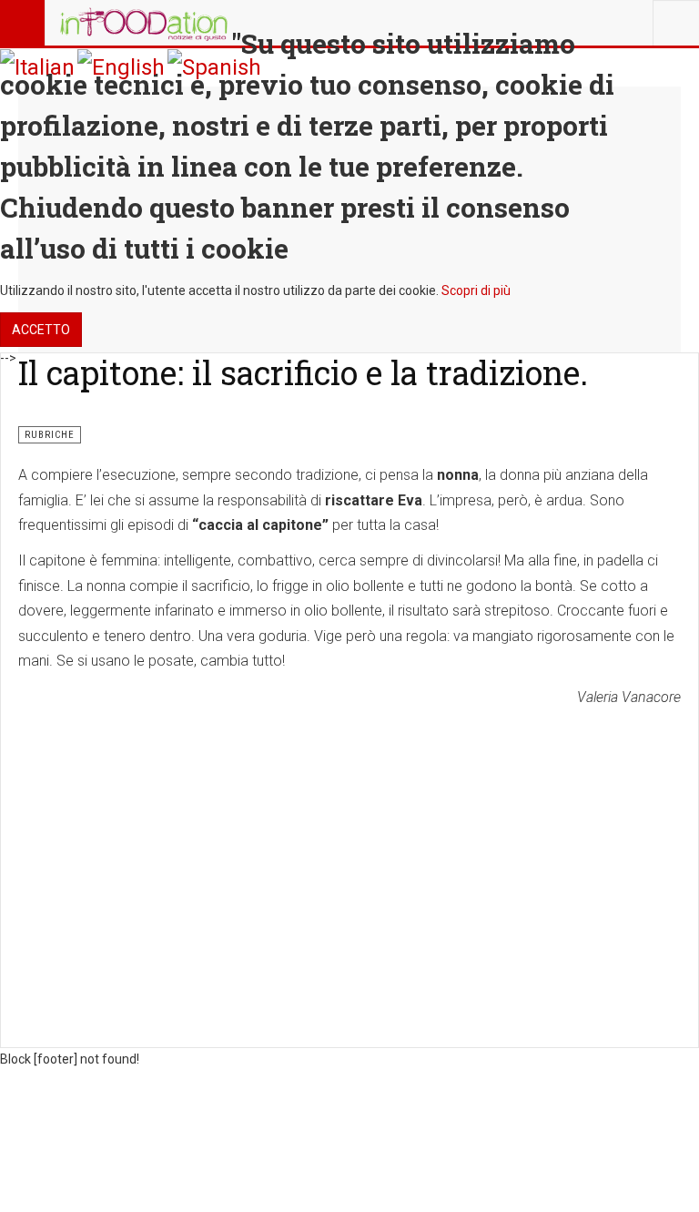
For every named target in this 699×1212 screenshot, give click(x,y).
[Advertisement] (349, 847)
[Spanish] (214, 66)
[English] (121, 66)
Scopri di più (476, 290)
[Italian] (37, 66)
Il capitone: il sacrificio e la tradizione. (303, 372)
